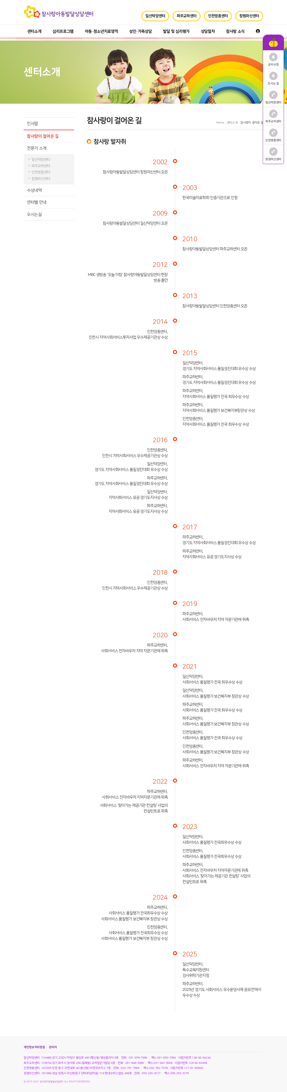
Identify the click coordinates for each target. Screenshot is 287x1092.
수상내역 (34, 190)
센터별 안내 (36, 202)
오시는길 (34, 214)
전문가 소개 (36, 148)
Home (220, 122)
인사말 (32, 123)
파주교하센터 (186, 16)
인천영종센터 (218, 16)
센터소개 (34, 31)
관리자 (53, 1047)
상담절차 (208, 31)
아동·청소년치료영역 (101, 31)
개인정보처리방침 (34, 1047)
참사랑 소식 (235, 31)
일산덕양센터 (155, 16)
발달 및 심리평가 (176, 31)
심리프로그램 (63, 31)
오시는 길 (273, 83)
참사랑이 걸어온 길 (43, 136)
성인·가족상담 (140, 31)
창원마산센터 (249, 16)
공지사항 (273, 64)
